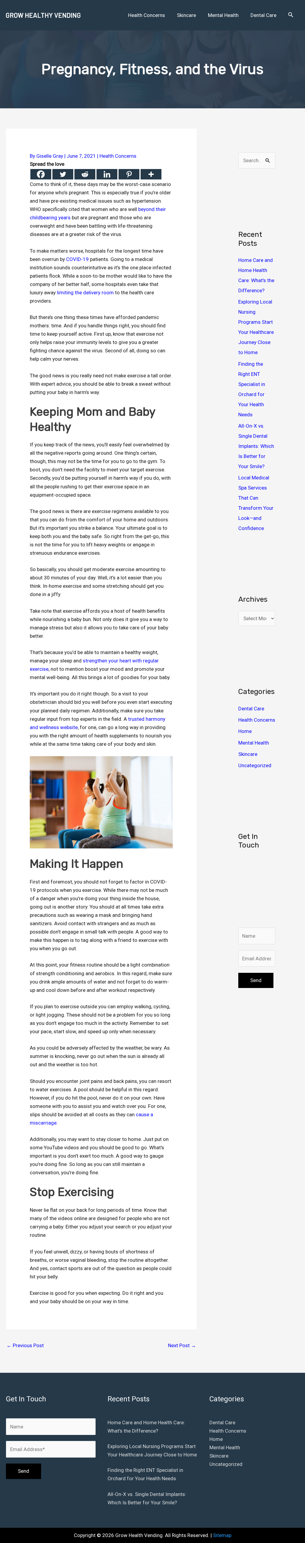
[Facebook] (40, 174)
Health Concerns (117, 156)
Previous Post (25, 1345)
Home (245, 731)
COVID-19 (77, 259)
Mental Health (253, 743)
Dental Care (251, 709)
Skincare (247, 754)
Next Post (182, 1345)
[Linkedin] (107, 174)
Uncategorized (254, 765)
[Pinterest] (129, 174)
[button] (290, 15)
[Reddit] (84, 174)
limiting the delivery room (85, 293)
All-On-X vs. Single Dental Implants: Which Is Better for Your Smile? (256, 446)
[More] (151, 174)
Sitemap (222, 1535)
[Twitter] (62, 174)
